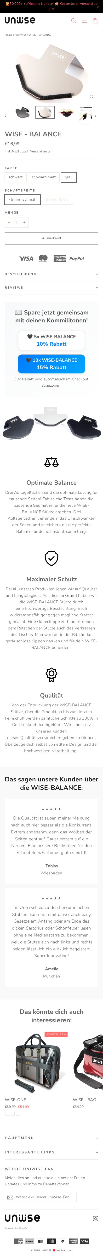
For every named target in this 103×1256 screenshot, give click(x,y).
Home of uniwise (15, 35)
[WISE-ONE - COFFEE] (7, 1113)
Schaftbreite (20, 191)
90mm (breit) (57, 199)
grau (69, 177)
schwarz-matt (44, 177)
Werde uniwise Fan (29, 1169)
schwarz (15, 177)
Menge (12, 213)
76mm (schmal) (22, 199)
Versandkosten (41, 151)
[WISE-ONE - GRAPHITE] (18, 1113)
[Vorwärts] (95, 115)
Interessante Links (30, 1152)
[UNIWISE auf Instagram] (95, 1218)
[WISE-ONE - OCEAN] (12, 1113)
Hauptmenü (19, 1137)
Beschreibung (21, 274)
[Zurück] (8, 115)
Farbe (11, 168)
